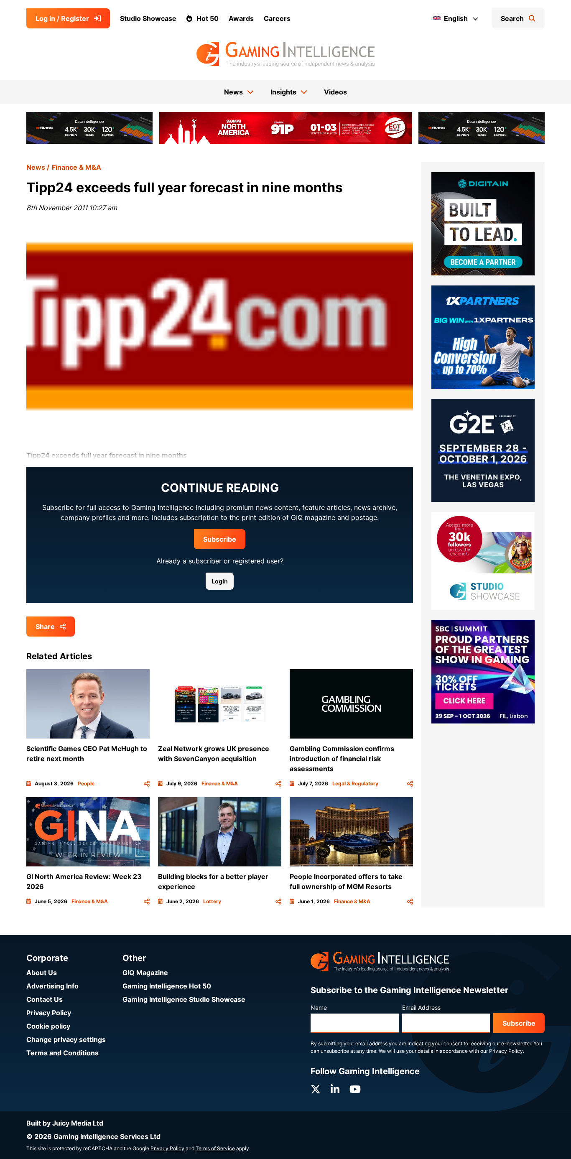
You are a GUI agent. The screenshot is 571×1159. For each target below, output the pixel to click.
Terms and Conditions (62, 1053)
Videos (335, 92)
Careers (277, 18)
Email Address (421, 1007)
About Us (41, 972)
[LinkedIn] (335, 1089)
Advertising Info (52, 986)
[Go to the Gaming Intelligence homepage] (285, 54)
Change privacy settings (66, 1039)
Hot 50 (207, 18)
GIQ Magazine (145, 972)
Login (220, 581)
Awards (241, 18)
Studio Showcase (148, 18)
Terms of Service (215, 1148)
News (35, 167)
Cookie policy (48, 1026)
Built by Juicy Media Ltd (64, 1123)
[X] (316, 1089)
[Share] (147, 784)
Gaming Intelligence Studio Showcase (183, 999)
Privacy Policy (48, 1013)
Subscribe (219, 539)
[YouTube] (355, 1089)
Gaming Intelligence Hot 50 (166, 986)
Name (319, 1007)
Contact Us (44, 999)
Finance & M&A (76, 167)
